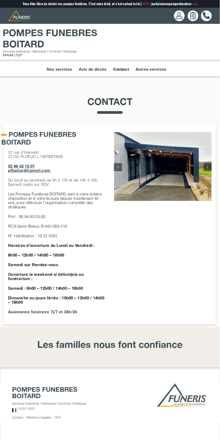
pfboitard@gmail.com (29, 170)
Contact (18, 417)
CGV (57, 417)
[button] (118, 167)
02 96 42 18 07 (21, 166)
